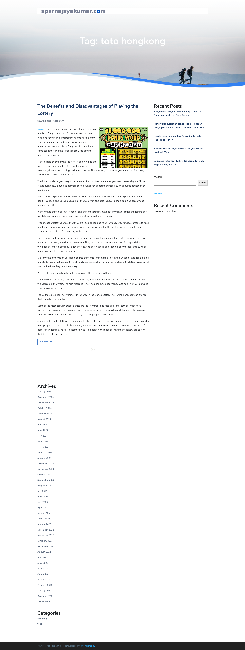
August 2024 (44, 419)
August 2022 (44, 552)
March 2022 (43, 579)
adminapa (58, 121)
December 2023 (45, 463)
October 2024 (44, 408)
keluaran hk (42, 129)
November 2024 (45, 402)
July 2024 (42, 424)
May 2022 (42, 568)
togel (40, 624)
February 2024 (45, 452)
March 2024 (43, 446)
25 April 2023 (44, 121)
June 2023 (42, 496)
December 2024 (45, 397)
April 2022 (42, 574)
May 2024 (42, 435)
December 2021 (45, 596)
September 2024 (46, 413)
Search (158, 177)
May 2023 (42, 502)
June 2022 (42, 563)
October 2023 (44, 474)
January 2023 (44, 524)
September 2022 (46, 546)
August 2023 (44, 485)
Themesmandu (88, 645)
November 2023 (45, 469)
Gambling (42, 618)
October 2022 (44, 540)
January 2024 (44, 458)
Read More (46, 341)
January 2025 (44, 391)
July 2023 (42, 491)
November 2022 (45, 535)
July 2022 (42, 557)
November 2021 (45, 601)
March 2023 (43, 513)
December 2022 (45, 529)
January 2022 (44, 590)
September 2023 (46, 480)
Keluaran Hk (160, 193)
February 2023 (45, 518)
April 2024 (42, 441)
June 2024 (42, 430)
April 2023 (42, 507)
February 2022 (45, 585)
